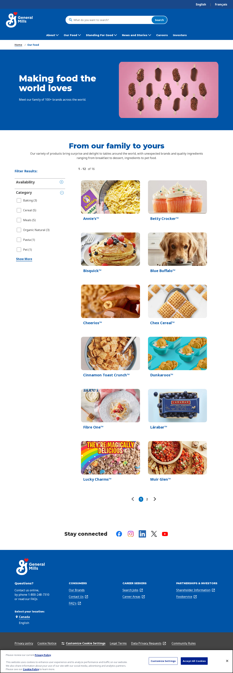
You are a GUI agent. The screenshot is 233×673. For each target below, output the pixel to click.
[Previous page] (133, 499)
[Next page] (154, 499)
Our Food (33, 44)
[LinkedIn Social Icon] (142, 534)
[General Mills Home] (19, 20)
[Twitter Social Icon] (154, 534)
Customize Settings (163, 661)
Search (159, 20)
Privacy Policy (43, 655)
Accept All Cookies (194, 661)
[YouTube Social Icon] (165, 534)
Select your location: (30, 611)
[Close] (227, 661)
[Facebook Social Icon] (119, 534)
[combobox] (111, 20)
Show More (24, 259)
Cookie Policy (31, 669)
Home (18, 44)
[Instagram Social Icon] (130, 534)
